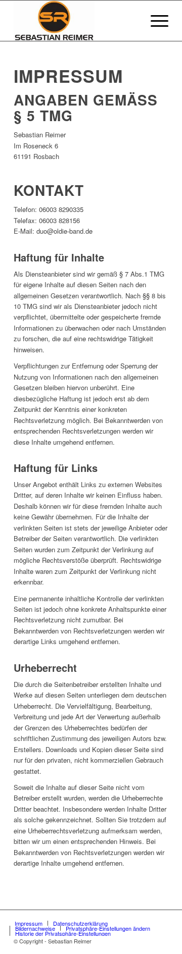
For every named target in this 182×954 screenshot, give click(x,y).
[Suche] (131, 21)
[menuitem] (131, 21)
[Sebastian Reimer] (76, 21)
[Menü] (154, 21)
